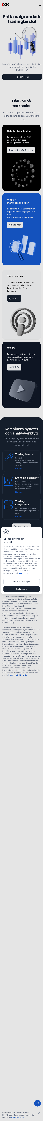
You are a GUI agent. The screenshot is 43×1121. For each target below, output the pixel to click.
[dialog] (21, 560)
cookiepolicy (24, 573)
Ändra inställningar (21, 581)
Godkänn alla (21, 589)
